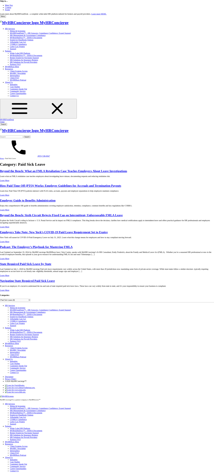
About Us (9, 82)
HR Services (10, 29)
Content (8, 7)
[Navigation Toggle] (38, 109)
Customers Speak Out (18, 89)
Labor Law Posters (17, 47)
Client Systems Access (18, 71)
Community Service (18, 91)
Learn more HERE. (99, 14)
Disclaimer (9, 377)
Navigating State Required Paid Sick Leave (27, 280)
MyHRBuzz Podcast (18, 80)
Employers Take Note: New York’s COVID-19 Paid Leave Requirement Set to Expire (54, 232)
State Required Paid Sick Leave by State (25, 264)
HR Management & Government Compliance (28, 35)
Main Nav (9, 5)
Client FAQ (14, 78)
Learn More (4, 180)
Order (2, 122)
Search (3, 124)
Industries (13, 84)
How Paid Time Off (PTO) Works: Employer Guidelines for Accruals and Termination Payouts (60, 185)
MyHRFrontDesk (7, 120)
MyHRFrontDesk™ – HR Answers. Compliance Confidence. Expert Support (40, 33)
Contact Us (14, 96)
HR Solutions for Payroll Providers (23, 62)
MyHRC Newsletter (18, 73)
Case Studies (15, 87)
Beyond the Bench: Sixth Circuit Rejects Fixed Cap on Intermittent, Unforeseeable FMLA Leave (61, 215)
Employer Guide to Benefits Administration (27, 200)
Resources (9, 69)
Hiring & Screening (17, 31)
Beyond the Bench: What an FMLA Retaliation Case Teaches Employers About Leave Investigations (63, 171)
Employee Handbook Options (21, 40)
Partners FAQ (15, 64)
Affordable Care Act (18, 42)
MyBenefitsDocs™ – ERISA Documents (26, 38)
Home (2, 158)
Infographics (15, 76)
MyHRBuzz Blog (12, 67)
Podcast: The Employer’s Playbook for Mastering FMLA (36, 247)
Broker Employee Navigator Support (24, 58)
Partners (8, 51)
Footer (7, 10)
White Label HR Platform (20, 53)
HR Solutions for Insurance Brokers (24, 60)
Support (13, 49)
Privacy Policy (10, 379)
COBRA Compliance (18, 44)
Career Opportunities (18, 93)
